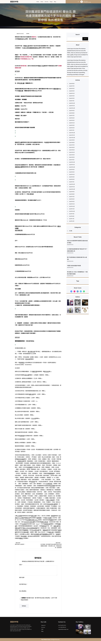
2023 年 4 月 (71, 174)
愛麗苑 (51, 520)
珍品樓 (49, 518)
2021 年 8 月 (71, 216)
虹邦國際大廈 (37, 534)
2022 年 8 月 (71, 194)
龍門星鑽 (17, 71)
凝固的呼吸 (14, 2)
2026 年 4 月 (71, 93)
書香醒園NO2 (46, 534)
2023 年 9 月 (71, 169)
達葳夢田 (26, 530)
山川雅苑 (21, 518)
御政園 (57, 534)
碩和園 (53, 516)
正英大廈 (22, 83)
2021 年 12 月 (72, 206)
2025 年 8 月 (71, 113)
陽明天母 (27, 518)
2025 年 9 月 (71, 110)
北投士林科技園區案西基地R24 (31, 48)
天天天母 (26, 522)
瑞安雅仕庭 (47, 524)
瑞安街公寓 (21, 461)
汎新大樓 (26, 375)
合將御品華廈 (33, 528)
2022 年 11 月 (72, 186)
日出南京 (24, 524)
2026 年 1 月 (71, 100)
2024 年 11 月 (72, 135)
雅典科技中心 (21, 39)
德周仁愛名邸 (44, 522)
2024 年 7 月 (71, 145)
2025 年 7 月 (71, 115)
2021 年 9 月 (71, 213)
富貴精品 (22, 362)
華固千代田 (41, 66)
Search (85, 38)
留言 (21, 564)
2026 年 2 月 (71, 98)
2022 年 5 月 (71, 201)
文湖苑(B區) (49, 483)
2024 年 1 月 (71, 159)
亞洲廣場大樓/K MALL (32, 520)
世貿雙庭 (29, 467)
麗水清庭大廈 (31, 351)
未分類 (70, 230)
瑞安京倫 (56, 88)
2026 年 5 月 (71, 90)
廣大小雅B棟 (50, 500)
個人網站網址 (22, 591)
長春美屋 (22, 435)
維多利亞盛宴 (20, 459)
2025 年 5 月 (71, 120)
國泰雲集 (39, 518)
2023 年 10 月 (72, 167)
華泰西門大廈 (18, 142)
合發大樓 (31, 522)
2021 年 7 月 (71, 218)
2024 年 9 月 (71, 140)
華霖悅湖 (44, 526)
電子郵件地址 (23, 584)
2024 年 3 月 (71, 154)
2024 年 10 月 (72, 137)
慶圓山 (21, 538)
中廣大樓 (25, 532)
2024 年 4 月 (71, 152)
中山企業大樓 (35, 530)
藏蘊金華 (45, 530)
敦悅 (46, 518)
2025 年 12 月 (72, 103)
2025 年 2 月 (71, 127)
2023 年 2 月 (71, 179)
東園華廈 (51, 473)
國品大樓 (51, 532)
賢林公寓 (26, 46)
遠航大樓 (33, 516)
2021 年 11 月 (71, 208)
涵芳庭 (33, 481)
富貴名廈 (17, 337)
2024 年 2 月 (71, 157)
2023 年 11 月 (72, 164)
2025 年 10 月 (72, 108)
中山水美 (33, 418)
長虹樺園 (52, 485)
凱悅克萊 (27, 359)
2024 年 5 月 (71, 149)
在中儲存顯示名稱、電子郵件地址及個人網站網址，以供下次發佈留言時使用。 (39, 599)
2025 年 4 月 (71, 122)
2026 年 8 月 (71, 83)
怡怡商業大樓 (51, 504)
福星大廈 (31, 394)
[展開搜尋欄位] (78, 1)
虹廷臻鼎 (24, 536)
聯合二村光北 (26, 528)
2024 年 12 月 (72, 132)
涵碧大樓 (55, 526)
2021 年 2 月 (71, 221)
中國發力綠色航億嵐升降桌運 (74, 265)
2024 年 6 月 (71, 147)
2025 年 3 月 (71, 125)
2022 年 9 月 (71, 191)
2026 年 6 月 (71, 88)
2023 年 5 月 (71, 172)
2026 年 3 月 (71, 95)
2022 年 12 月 (72, 184)
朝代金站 (46, 371)
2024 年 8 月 (71, 142)
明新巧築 (20, 90)
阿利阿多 (35, 150)
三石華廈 (19, 516)
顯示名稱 (22, 577)
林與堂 (47, 142)
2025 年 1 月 (71, 130)
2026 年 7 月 (71, 86)
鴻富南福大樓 (18, 167)
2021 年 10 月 (72, 211)
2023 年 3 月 (71, 176)
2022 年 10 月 (72, 189)
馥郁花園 (34, 371)
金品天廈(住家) (19, 230)
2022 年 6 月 (71, 199)
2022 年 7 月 (71, 196)
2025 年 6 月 (71, 118)
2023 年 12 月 (72, 162)
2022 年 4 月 (71, 204)
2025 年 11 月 (72, 105)
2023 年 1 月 (71, 181)
